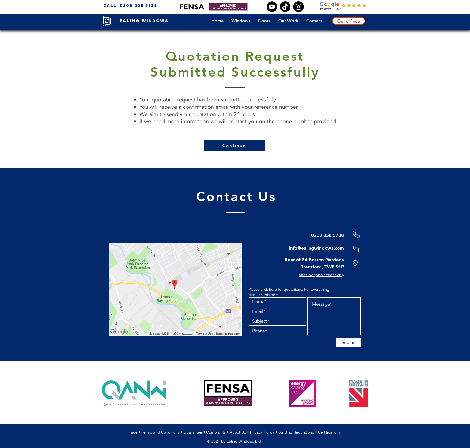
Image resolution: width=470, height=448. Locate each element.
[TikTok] (285, 6)
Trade (133, 432)
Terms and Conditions (161, 432)
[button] (242, 21)
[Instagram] (298, 6)
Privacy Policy (262, 432)
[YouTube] (272, 6)
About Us (238, 432)
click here (269, 289)
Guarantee (193, 432)
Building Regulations (296, 432)
